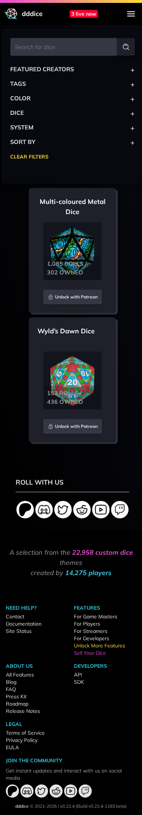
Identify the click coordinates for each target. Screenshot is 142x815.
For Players (87, 624)
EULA (12, 747)
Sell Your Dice (90, 653)
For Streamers (90, 631)
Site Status (19, 631)
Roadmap (17, 703)
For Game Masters (95, 616)
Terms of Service (25, 733)
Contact (15, 616)
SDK (79, 682)
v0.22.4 (67, 806)
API (78, 674)
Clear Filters (29, 156)
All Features (20, 674)
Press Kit (16, 696)
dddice (22, 806)
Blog (11, 682)
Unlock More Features (99, 645)
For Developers (91, 638)
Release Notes (23, 711)
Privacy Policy (22, 740)
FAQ (11, 689)
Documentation (24, 624)
